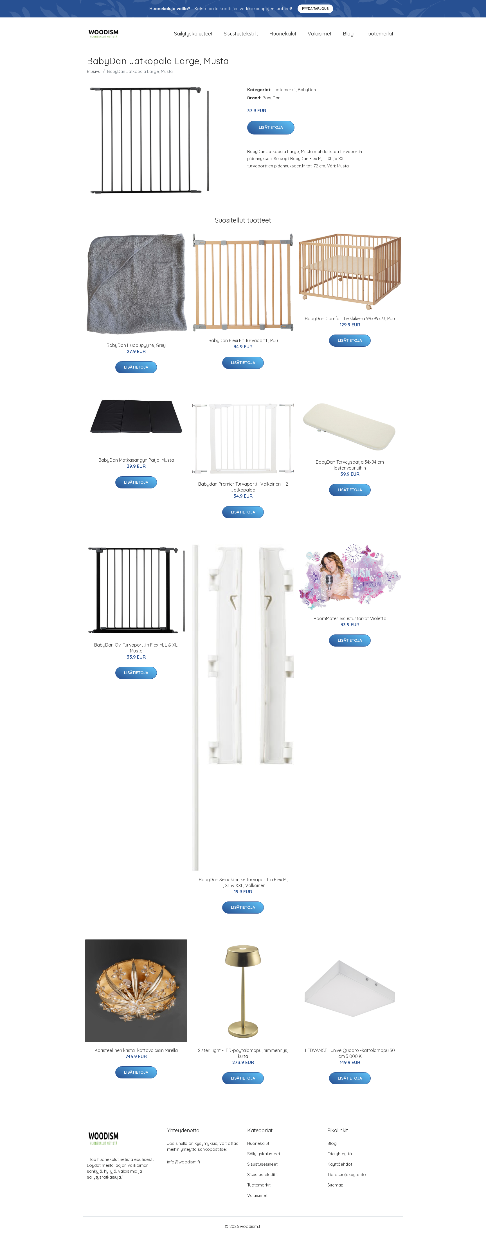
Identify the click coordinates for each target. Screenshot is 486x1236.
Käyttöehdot (339, 1164)
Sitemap (335, 1185)
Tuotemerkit (379, 33)
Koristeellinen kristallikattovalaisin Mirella (136, 1050)
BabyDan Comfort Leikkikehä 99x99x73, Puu (350, 318)
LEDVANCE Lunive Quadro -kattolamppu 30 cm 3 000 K (350, 1053)
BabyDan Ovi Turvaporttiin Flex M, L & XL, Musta (136, 648)
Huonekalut (282, 33)
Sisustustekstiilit (241, 33)
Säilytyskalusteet (193, 33)
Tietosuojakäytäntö (346, 1174)
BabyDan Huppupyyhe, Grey (136, 345)
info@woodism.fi (183, 1162)
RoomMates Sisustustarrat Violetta (350, 618)
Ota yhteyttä (339, 1153)
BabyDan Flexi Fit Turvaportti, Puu (243, 340)
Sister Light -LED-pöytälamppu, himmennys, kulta (243, 1053)
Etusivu (93, 71)
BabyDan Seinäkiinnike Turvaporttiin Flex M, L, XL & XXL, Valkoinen (243, 882)
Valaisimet (320, 33)
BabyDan (307, 89)
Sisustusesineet (262, 1164)
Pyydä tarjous (315, 8)
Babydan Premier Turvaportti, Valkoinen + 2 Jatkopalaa (243, 487)
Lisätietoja (271, 127)
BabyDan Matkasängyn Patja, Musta (136, 460)
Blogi (348, 33)
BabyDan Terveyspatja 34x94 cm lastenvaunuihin (350, 465)
